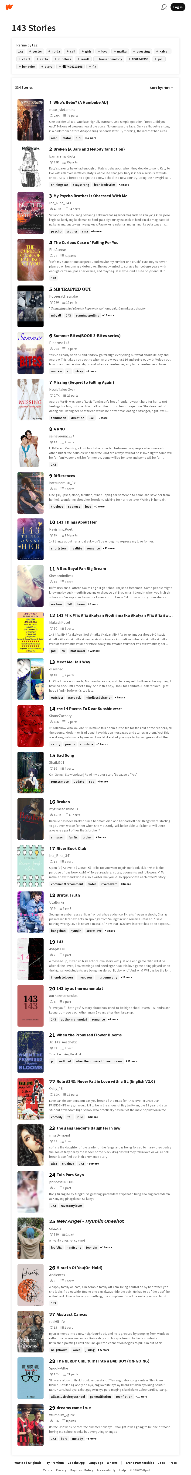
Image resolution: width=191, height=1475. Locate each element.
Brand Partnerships (140, 1463)
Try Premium (54, 1463)
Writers (112, 1463)
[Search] (164, 7)
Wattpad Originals (27, 1463)
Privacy (61, 1470)
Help (122, 1470)
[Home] (81, 7)
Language (96, 1463)
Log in (178, 7)
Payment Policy (81, 1470)
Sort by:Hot (160, 87)
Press (173, 1463)
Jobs (161, 1463)
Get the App (76, 1463)
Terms (47, 1470)
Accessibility (106, 1470)
